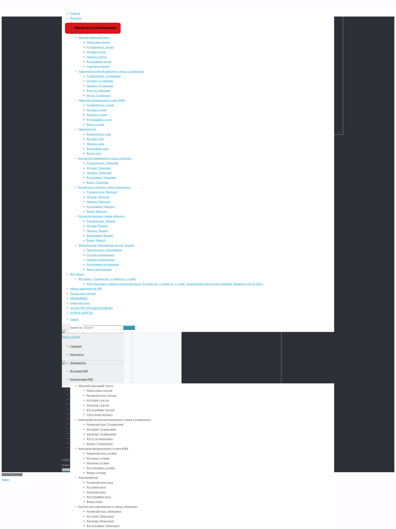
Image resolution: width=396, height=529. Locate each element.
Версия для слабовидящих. (95, 27)
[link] (74, 319)
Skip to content (71, 337)
